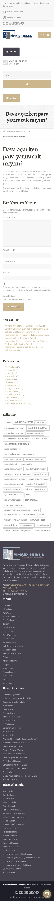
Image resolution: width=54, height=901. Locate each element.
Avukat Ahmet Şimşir (12, 617)
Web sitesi (7, 272)
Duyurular (11, 370)
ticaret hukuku (20, 520)
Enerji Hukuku (9, 772)
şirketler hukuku (42, 531)
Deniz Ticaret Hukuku (12, 761)
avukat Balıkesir (24, 422)
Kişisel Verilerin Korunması (14, 817)
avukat (7, 422)
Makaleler (11, 376)
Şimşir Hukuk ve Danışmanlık (18, 531)
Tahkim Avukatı (29, 515)
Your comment (9, 217)
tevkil (41, 515)
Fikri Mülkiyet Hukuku (12, 810)
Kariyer (6, 664)
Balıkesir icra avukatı (13, 459)
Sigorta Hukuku (9, 795)
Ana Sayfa (7, 605)
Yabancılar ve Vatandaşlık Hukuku (17, 865)
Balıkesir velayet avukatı (39, 479)
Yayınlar (10, 379)
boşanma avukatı (12, 490)
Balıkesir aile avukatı (14, 428)
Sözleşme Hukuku (10, 835)
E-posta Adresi (9, 261)
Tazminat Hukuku (10, 843)
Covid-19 (28, 489)
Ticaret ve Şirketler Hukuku (18, 403)
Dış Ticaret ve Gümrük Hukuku (16, 768)
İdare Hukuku (12, 391)
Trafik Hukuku (9, 850)
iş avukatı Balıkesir (13, 495)
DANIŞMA (12, 98)
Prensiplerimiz (9, 672)
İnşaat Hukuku (9, 872)
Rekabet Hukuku (10, 832)
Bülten (5, 657)
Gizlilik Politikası (9, 628)
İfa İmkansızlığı (26, 525)
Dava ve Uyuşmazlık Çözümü (15, 757)
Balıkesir (40, 422)
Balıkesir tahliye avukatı (36, 469)
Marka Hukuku (9, 821)
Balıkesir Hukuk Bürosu (16, 444)
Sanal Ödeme (8, 639)
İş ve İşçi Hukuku (14, 394)
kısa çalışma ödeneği (14, 505)
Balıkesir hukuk (39, 439)
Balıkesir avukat (38, 428)
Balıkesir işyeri (10, 464)
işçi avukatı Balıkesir (12, 500)
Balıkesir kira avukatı (13, 469)
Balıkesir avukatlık (35, 433)
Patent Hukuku (9, 828)
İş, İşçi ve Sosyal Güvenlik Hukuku (17, 698)
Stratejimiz (7, 675)
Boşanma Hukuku (10, 780)
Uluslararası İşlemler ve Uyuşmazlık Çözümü (21, 858)
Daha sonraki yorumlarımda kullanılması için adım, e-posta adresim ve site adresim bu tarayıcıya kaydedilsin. (26, 288)
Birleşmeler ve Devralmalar (14, 754)
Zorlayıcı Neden (37, 520)
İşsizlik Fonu (43, 525)
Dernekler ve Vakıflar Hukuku (15, 765)
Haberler (10, 373)
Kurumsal (7, 613)
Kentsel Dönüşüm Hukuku (14, 813)
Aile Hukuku (12, 385)
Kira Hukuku (12, 397)
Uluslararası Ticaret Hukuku (14, 861)
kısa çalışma (31, 500)
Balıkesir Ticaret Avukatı (14, 479)
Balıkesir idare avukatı (35, 459)
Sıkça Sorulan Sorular (12, 653)
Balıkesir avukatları (13, 433)
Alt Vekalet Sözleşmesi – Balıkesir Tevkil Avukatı (25, 326)
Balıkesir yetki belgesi (13, 484)
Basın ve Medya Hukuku (13, 746)
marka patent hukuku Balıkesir (17, 510)
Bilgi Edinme (8, 631)
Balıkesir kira (26, 464)
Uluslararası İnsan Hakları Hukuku (17, 854)
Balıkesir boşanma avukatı (16, 439)
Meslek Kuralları (9, 650)
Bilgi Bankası (10, 367)
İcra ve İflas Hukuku (11, 717)
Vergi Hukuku (8, 735)
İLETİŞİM (12, 52)
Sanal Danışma (9, 635)
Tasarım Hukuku (10, 839)
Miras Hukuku (9, 720)
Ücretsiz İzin (10, 525)
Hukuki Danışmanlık (11, 695)
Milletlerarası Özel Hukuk (13, 824)
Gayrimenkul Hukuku (12, 728)
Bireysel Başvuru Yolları (13, 750)
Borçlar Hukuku (13, 388)
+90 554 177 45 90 (19, 591)
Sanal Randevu (9, 642)
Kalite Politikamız (10, 661)
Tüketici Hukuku (9, 802)
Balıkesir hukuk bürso (13, 449)
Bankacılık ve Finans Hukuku (15, 743)
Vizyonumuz (8, 683)
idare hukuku (40, 490)
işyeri (28, 495)
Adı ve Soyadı (9, 250)
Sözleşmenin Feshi (12, 515)
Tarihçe (6, 679)
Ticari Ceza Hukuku (11, 847)
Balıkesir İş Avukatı (35, 484)
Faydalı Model (9, 806)
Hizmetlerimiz (10, 382)
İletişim (6, 624)
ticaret (7, 520)
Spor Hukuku (12, 400)
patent (36, 510)
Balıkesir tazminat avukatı (17, 474)
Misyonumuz (8, 668)
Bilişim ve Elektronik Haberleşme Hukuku (20, 776)
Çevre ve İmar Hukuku (12, 869)
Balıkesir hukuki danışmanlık (19, 454)
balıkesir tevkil (40, 474)
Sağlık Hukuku (9, 724)
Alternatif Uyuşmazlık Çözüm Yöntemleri (20, 739)
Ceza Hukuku (8, 709)
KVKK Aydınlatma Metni (13, 646)
